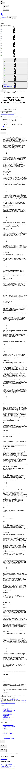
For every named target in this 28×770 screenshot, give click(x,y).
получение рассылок (13, 699)
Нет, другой (8, 25)
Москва (10, 17)
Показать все (6, 172)
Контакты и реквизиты (8, 733)
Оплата (4, 727)
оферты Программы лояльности (8, 703)
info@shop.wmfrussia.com (6, 764)
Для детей (5, 716)
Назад (6, 81)
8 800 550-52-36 (4, 17)
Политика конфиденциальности (8, 766)
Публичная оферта (5, 767)
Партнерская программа (8, 738)
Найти (14, 18)
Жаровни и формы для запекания (10, 88)
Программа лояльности (8, 725)
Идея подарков (6, 718)
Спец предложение (7, 719)
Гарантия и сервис (7, 729)
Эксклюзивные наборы (8, 717)
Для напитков (6, 715)
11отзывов (5, 105)
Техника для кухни (7, 708)
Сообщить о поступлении (6, 111)
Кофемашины (6, 709)
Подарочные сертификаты (9, 726)
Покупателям (6, 9)
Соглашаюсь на (10, 699)
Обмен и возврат (7, 730)
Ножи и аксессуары (7, 712)
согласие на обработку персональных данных (13, 701)
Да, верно (3, 25)
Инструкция (7, 126)
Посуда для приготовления (9, 86)
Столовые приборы (7, 714)
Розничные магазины (8, 732)
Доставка (5, 728)
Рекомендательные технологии (7, 768)
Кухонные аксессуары (8, 711)
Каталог (6, 6)
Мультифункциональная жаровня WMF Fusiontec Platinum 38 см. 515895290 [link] (14, 91)
